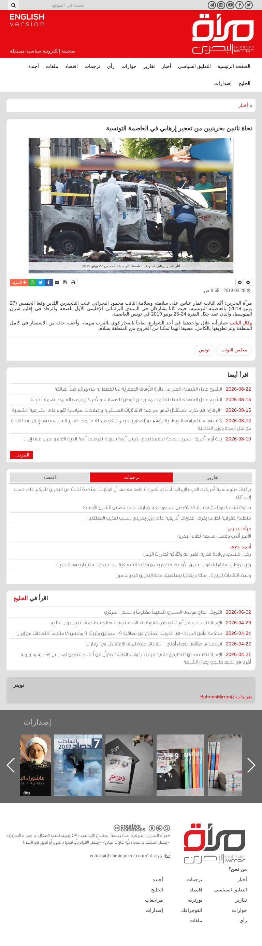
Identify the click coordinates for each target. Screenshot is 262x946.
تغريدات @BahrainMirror (226, 696)
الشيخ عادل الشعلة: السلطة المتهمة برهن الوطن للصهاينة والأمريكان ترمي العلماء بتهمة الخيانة (140, 399)
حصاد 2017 (136, 742)
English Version (27, 20)
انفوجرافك (191, 910)
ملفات (52, 66)
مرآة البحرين (223, 33)
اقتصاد (71, 66)
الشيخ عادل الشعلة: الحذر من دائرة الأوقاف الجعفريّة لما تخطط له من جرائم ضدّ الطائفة (152, 388)
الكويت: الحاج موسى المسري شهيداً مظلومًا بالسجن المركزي (177, 611)
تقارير (149, 66)
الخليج (244, 83)
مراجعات (154, 900)
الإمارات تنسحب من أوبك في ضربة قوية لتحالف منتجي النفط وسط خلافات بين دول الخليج (150, 622)
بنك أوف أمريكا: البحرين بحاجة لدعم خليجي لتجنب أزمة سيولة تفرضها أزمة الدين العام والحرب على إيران (137, 438)
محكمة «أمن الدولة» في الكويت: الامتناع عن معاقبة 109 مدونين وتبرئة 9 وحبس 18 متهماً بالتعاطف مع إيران (133, 633)
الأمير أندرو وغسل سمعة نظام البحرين (214, 532)
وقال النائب (241, 322)
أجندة (33, 66)
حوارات (128, 66)
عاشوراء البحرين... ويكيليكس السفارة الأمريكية (85, 750)
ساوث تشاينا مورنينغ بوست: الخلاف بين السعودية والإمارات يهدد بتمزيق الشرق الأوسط (167, 507)
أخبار (166, 66)
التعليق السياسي (194, 66)
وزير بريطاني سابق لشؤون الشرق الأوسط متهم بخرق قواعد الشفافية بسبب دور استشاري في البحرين (153, 564)
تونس (204, 349)
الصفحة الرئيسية (234, 66)
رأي (111, 66)
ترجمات (92, 66)
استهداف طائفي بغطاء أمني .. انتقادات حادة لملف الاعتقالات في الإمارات (168, 643)
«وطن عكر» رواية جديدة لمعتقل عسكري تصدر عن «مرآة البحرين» (187, 754)
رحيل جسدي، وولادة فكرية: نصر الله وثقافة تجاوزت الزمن (197, 550)
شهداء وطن (34, 742)
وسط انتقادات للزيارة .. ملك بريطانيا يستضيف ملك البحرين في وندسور (183, 575)
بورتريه (195, 900)
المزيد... (21, 454)
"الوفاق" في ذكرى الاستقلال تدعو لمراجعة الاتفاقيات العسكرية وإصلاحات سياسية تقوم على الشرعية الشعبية (131, 409)
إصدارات (223, 83)
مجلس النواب (234, 349)
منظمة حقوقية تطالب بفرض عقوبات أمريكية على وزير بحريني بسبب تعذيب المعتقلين (168, 517)
